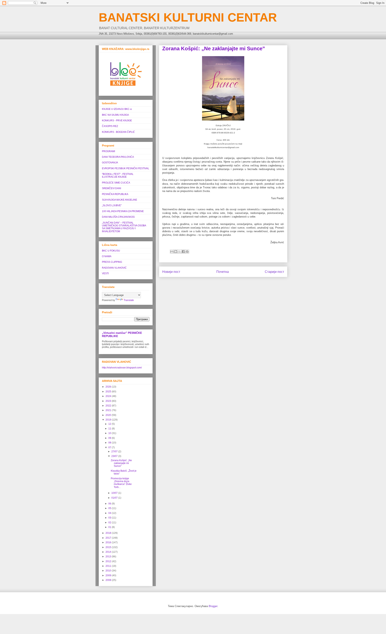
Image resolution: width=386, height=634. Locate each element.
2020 (109, 415)
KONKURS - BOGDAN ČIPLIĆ (118, 132)
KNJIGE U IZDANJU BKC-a (117, 109)
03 (110, 517)
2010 (109, 570)
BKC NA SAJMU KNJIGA (115, 114)
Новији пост (171, 271)
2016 (109, 542)
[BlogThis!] (176, 251)
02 (110, 522)
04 (110, 513)
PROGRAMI (108, 151)
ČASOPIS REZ (110, 126)
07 (110, 447)
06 (110, 503)
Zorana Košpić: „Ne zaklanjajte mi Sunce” (121, 463)
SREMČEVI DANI (111, 188)
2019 (109, 419)
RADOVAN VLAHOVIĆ (114, 267)
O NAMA (106, 256)
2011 (109, 566)
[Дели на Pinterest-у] (187, 251)
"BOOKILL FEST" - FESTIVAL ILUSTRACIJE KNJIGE (117, 175)
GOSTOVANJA (110, 162)
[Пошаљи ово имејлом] (172, 251)
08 (110, 442)
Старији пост (274, 271)
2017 (109, 537)
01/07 (114, 497)
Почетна (222, 271)
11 (110, 428)
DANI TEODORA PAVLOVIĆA (118, 157)
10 (110, 433)
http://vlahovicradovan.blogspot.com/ (122, 367)
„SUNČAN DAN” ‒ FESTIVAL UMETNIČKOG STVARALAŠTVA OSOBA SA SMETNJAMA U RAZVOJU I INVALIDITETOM (124, 227)
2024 (109, 396)
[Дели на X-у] (180, 251)
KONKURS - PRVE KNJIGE (117, 120)
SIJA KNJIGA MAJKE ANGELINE (119, 199)
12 (110, 424)
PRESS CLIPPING (112, 262)
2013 (109, 556)
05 (110, 508)
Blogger (213, 606)
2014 (109, 551)
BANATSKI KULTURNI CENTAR (188, 17)
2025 (109, 391)
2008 (109, 580)
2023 (109, 401)
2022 (109, 405)
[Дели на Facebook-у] (183, 251)
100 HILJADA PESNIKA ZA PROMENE (123, 211)
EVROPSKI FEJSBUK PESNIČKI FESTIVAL (125, 168)
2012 (109, 561)
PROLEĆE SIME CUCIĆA (116, 182)
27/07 (114, 451)
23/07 (114, 456)
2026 (109, 386)
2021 (109, 410)
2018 (109, 533)
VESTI (105, 273)
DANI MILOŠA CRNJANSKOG (118, 216)
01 (110, 527)
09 (110, 438)
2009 (109, 575)
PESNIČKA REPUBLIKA (115, 194)
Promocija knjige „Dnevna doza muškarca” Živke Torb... (121, 483)
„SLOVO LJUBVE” (112, 205)
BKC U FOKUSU (111, 250)
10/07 (114, 493)
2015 (109, 547)
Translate (129, 300)
